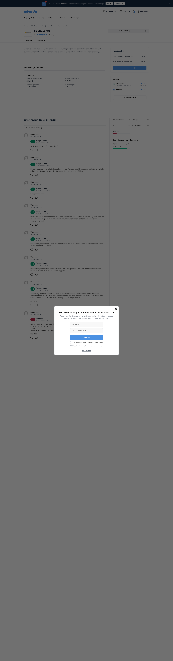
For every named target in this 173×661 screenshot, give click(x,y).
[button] (109, 11)
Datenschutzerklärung (94, 342)
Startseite (27, 26)
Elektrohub (35, 26)
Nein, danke (86, 350)
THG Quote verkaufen (49, 26)
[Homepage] (30, 11)
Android (118, 4)
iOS (108, 4)
